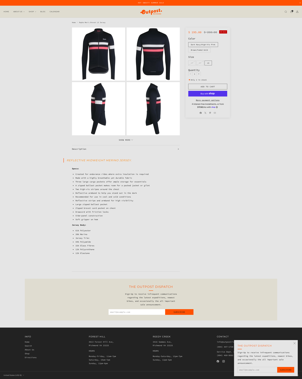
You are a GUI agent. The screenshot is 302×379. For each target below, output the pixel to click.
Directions (31, 357)
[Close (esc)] (294, 343)
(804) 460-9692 (225, 355)
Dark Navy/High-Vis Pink (203, 44)
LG (208, 63)
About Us (17, 12)
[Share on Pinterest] (210, 112)
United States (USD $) (13, 375)
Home (6, 12)
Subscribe (286, 370)
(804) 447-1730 (225, 347)
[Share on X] (205, 112)
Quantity (194, 69)
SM (192, 63)
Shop (31, 12)
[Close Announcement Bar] (300, 3)
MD (200, 63)
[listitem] (151, 3)
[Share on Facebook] (200, 112)
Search (28, 346)
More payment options (208, 100)
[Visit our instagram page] (223, 361)
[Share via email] (214, 112)
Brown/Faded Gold (199, 50)
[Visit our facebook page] (218, 361)
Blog (42, 12)
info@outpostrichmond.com (231, 342)
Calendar (54, 12)
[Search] (286, 11)
